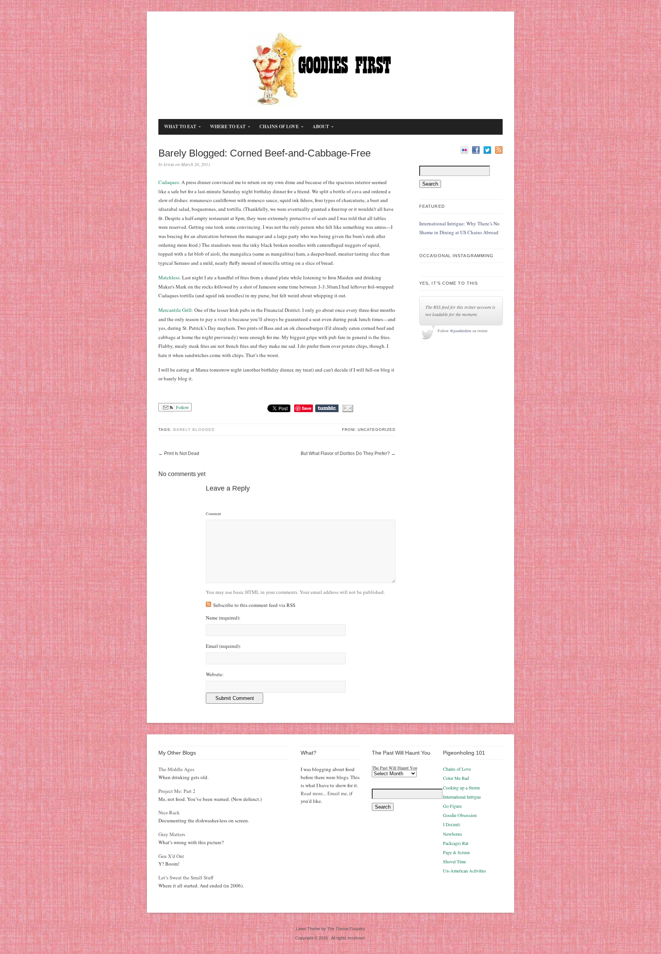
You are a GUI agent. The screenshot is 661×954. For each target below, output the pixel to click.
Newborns (452, 834)
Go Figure (452, 806)
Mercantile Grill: (175, 310)
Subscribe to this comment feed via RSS (254, 605)
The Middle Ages (176, 769)
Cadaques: (169, 182)
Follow (182, 407)
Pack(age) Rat (455, 843)
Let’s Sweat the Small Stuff (185, 877)
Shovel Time (454, 861)
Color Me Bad (456, 778)
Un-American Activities (464, 871)
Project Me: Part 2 (176, 791)
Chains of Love (457, 769)
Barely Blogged (194, 429)
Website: (215, 674)
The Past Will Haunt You (394, 768)
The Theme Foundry (346, 928)
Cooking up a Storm (461, 787)
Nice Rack (169, 812)
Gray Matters (171, 834)
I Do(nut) (451, 824)
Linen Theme (308, 928)
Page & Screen (456, 852)
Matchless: (169, 277)
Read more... (313, 793)
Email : (223, 646)
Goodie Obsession (460, 815)
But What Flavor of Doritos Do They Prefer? (345, 453)
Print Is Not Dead (181, 453)
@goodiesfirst (460, 330)
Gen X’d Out (171, 856)
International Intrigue (462, 797)
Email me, (337, 793)
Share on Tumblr (327, 408)
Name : (223, 617)
